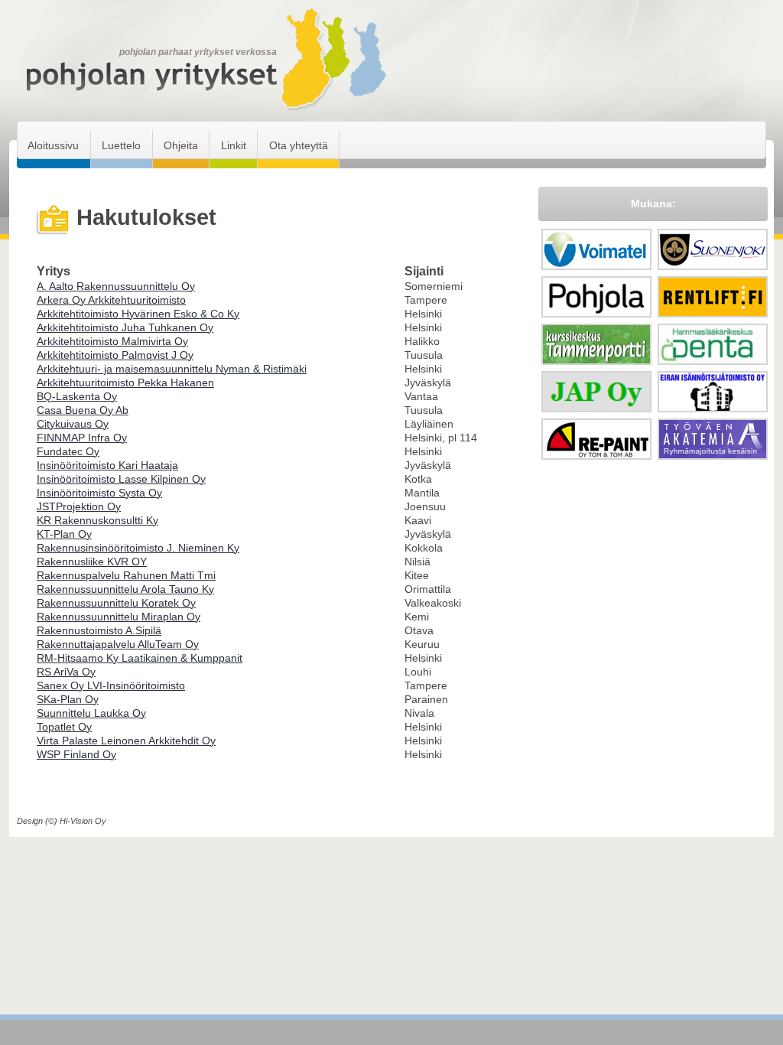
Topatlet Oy (64, 727)
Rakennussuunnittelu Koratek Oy (116, 603)
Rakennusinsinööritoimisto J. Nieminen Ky (138, 548)
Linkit (233, 145)
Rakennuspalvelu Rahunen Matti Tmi (126, 575)
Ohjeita (181, 145)
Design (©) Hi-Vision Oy (61, 820)
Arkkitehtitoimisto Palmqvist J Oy (115, 355)
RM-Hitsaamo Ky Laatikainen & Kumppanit (139, 658)
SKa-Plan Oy (68, 699)
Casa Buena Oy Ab (82, 410)
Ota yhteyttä (298, 145)
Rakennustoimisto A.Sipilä (99, 630)
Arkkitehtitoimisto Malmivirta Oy (112, 341)
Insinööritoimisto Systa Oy (99, 493)
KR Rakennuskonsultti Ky (97, 520)
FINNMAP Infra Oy (82, 437)
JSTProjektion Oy (79, 506)
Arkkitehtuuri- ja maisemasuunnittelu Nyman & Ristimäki (172, 369)
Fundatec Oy (68, 451)
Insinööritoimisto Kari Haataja (107, 465)
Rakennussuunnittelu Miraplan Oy (118, 616)
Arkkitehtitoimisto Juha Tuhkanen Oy (125, 327)
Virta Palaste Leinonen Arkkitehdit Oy (126, 740)
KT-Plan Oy (64, 534)
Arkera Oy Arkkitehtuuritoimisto (111, 300)
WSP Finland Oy (76, 754)
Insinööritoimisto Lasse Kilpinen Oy (121, 479)
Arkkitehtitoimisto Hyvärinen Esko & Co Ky (138, 314)
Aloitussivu (53, 145)
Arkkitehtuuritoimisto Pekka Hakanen (125, 382)
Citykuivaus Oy (73, 424)
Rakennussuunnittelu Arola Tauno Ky (125, 589)
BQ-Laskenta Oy (77, 396)
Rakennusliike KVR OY (92, 561)
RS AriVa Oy (66, 672)
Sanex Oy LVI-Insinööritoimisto (111, 685)
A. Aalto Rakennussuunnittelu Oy (116, 286)
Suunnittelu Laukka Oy (91, 713)
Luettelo (121, 145)
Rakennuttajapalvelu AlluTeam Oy (118, 644)
